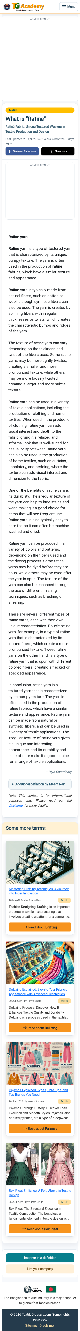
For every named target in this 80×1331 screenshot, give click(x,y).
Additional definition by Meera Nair (40, 784)
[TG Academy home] (24, 6)
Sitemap (31, 1326)
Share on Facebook (24, 151)
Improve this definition (40, 1258)
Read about (42, 927)
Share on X (61, 151)
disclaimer (15, 805)
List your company (40, 1269)
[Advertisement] (40, 61)
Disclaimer (47, 1326)
